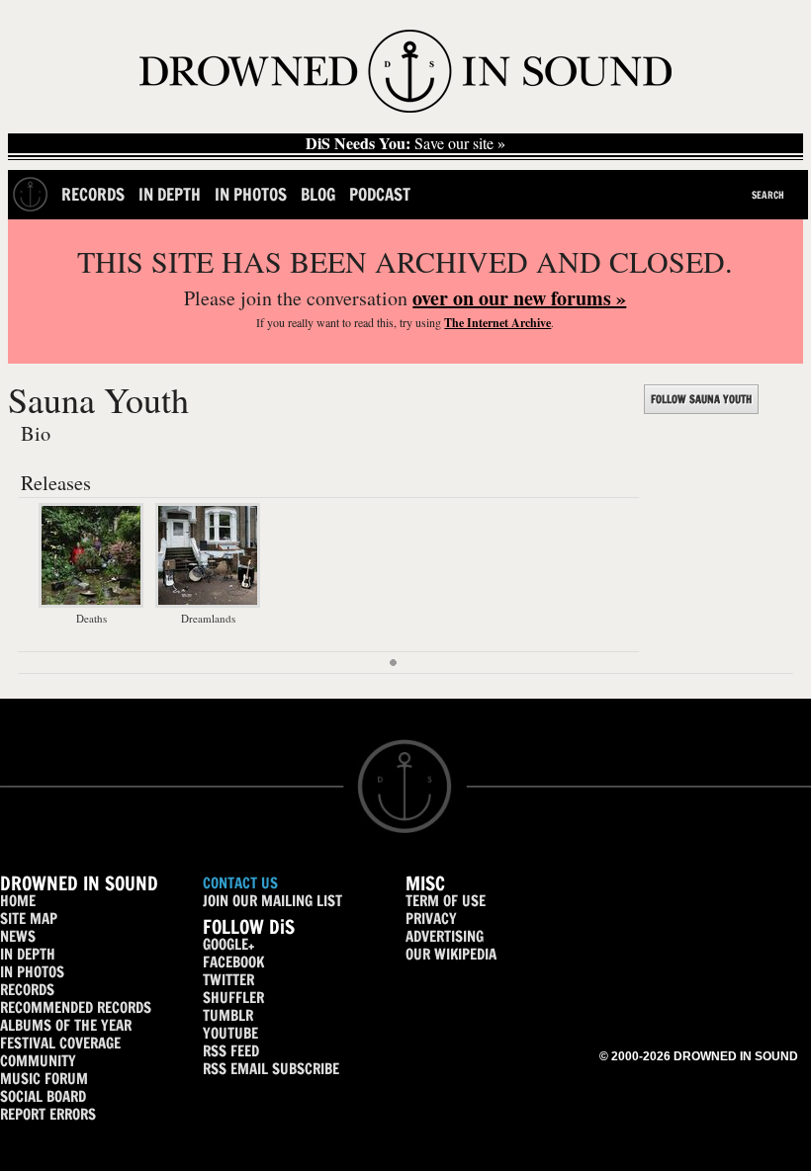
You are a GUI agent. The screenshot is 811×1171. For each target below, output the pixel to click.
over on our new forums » (519, 298)
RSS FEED (231, 1051)
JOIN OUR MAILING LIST (272, 900)
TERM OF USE (446, 900)
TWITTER (228, 979)
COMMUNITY (38, 1060)
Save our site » (405, 143)
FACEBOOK (233, 962)
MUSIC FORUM (44, 1078)
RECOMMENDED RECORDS (75, 1007)
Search (768, 195)
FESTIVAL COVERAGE (60, 1043)
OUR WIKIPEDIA (451, 954)
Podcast (379, 194)
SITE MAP (28, 918)
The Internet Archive (497, 322)
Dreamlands (208, 618)
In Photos (251, 194)
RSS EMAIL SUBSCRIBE (271, 1068)
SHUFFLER (233, 997)
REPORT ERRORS (48, 1114)
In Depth (169, 194)
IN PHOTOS (32, 972)
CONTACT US (240, 883)
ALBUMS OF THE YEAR (66, 1025)
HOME (18, 900)
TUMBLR (228, 1015)
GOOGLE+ (228, 944)
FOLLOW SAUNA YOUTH (701, 399)
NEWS (18, 936)
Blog (318, 194)
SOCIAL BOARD (43, 1096)
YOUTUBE (230, 1033)
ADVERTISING (445, 936)
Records (93, 194)
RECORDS (27, 989)
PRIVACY (431, 918)
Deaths (91, 618)
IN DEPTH (27, 954)
